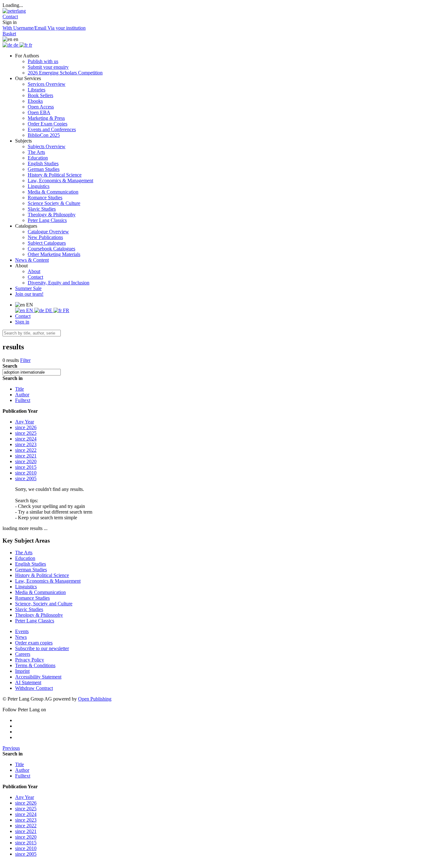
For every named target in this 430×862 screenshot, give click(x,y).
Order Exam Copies (47, 123)
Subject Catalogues (47, 243)
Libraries (36, 89)
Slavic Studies (42, 209)
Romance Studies (45, 197)
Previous (11, 748)
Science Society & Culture (54, 203)
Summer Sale (28, 288)
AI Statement (28, 682)
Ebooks (35, 101)
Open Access (41, 106)
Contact (35, 277)
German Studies (43, 169)
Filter (25, 360)
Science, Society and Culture (43, 603)
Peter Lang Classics (47, 220)
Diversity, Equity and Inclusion (58, 282)
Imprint (22, 671)
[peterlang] (14, 11)
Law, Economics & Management (60, 180)
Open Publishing (94, 699)
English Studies (43, 163)
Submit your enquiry (48, 67)
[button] (10, 16)
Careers (22, 654)
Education (38, 157)
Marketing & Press (46, 118)
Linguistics (38, 186)
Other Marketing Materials (54, 254)
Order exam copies (34, 642)
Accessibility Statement (38, 676)
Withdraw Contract (34, 688)
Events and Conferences (52, 129)
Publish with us (43, 61)
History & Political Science (55, 175)
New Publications (45, 237)
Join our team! (29, 294)
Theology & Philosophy (52, 214)
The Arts (36, 152)
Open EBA (39, 112)
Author (22, 394)
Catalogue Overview (48, 231)
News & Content (32, 260)
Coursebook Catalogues (51, 248)
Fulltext (22, 400)
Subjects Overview (46, 146)
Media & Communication (53, 192)
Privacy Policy (29, 659)
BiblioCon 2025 (44, 135)
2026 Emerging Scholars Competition (65, 72)
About (34, 271)
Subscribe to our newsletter (42, 648)
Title (19, 389)
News (21, 637)
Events (22, 631)
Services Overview (46, 84)
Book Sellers (40, 95)
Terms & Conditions (35, 665)
